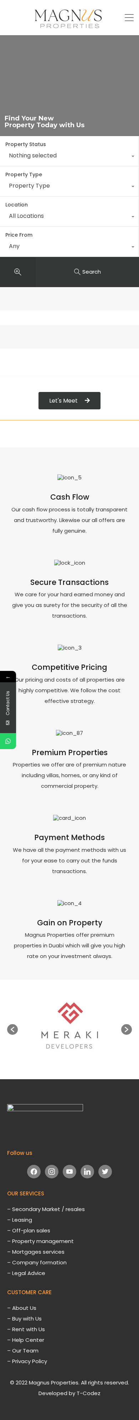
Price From (18, 234)
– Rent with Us (26, 1329)
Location (16, 204)
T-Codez (89, 1393)
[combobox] (69, 157)
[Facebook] (34, 1171)
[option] (69, 1025)
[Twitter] (105, 1171)
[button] (12, 1029)
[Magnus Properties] (70, 26)
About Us (24, 1308)
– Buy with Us (24, 1318)
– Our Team (22, 1350)
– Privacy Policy (27, 1361)
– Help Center (25, 1340)
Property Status (25, 144)
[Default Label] (69, 1171)
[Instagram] (51, 1171)
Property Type (23, 174)
